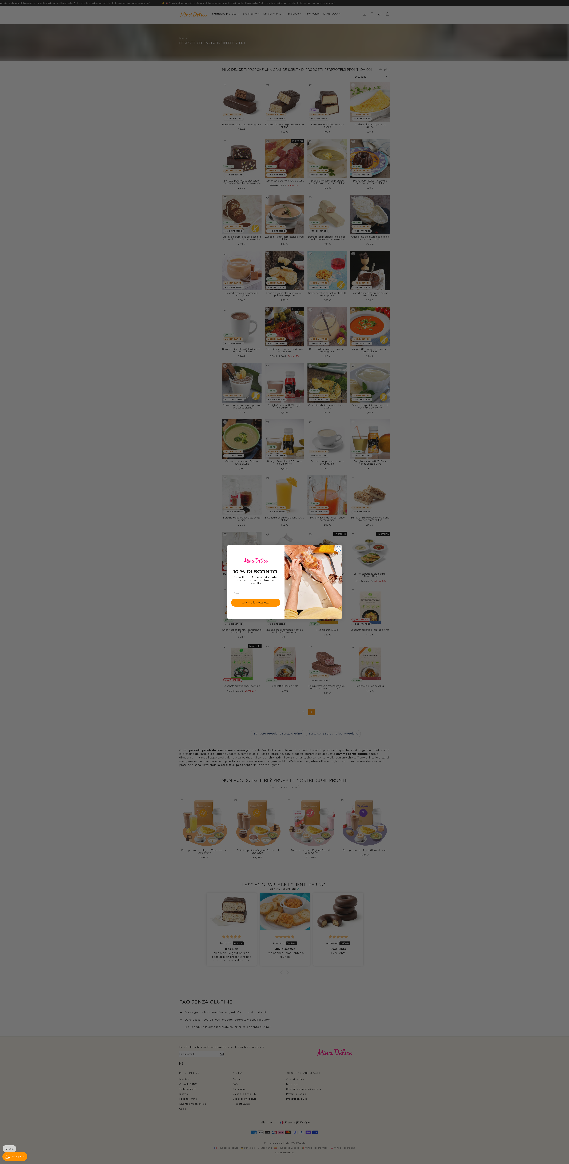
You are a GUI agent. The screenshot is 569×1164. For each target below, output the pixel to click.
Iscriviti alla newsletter (256, 602)
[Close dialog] (338, 548)
